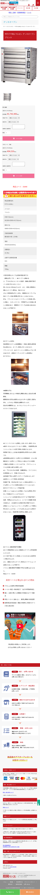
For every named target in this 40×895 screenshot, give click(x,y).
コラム (5, 882)
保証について (6, 807)
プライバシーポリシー (29, 882)
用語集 (11, 882)
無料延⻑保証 (19, 884)
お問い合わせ (27, 884)
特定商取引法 (19, 882)
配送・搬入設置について (8, 792)
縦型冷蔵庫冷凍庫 (4, 8)
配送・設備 (12, 12)
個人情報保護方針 (7, 845)
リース (29, 12)
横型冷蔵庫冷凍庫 (12, 8)
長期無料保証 (21, 12)
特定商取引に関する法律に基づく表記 (11, 846)
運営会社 (10, 884)
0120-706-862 (13, 2)
